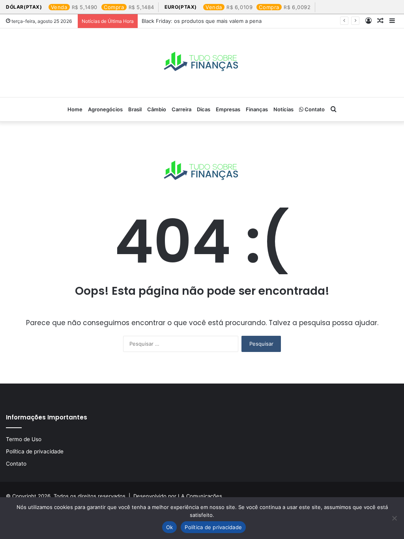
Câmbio (156, 109)
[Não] (394, 518)
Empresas (228, 109)
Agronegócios (105, 109)
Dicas (203, 109)
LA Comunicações (199, 496)
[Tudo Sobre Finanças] (202, 62)
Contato (314, 109)
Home (74, 109)
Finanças (257, 109)
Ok (169, 527)
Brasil (135, 109)
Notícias (283, 109)
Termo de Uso (23, 439)
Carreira (181, 109)
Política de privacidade (35, 451)
